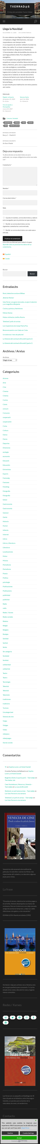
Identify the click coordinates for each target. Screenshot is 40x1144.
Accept (19, 1138)
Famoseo (6, 482)
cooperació (7, 417)
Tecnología (6, 682)
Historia (6, 521)
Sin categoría (7, 651)
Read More (25, 1128)
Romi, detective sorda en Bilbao (14, 293)
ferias (17, 122)
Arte (4, 383)
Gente (5, 517)
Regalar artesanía (8, 97)
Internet (6, 534)
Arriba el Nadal (9, 142)
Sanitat (5, 643)
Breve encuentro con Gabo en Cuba (15, 330)
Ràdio (5, 604)
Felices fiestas (7, 313)
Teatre (5, 673)
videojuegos (7, 738)
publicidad (6, 595)
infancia (5, 530)
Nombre (6, 188)
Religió (5, 626)
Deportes (6, 443)
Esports (5, 474)
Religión (6, 630)
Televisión (6, 695)
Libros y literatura (9, 543)
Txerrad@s (20, 6)
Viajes (5, 721)
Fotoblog (6, 487)
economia (6, 456)
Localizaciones (8, 552)
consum (5, 409)
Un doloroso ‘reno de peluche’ (13, 334)
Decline (10, 1133)
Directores (6, 448)
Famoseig (6, 478)
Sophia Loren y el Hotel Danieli (20, 767)
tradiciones (7, 699)
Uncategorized (8, 712)
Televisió (6, 686)
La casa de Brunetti (21, 787)
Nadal (31, 122)
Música (5, 560)
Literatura (6, 547)
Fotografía (6, 491)
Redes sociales (8, 617)
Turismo (6, 708)
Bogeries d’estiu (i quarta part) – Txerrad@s (20, 778)
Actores (5, 378)
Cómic (5, 404)
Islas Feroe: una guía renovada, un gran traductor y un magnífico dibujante (20, 303)
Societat (6, 660)
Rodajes (5, 634)
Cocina (5, 400)
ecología (6, 452)
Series (5, 647)
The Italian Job (10, 780)
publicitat (6, 599)
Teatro (5, 678)
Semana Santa (24, 97)
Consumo (9, 118)
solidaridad (7, 665)
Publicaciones (8, 586)
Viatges (5, 725)
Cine (4, 387)
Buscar (5, 270)
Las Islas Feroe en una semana (15, 793)
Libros (5, 539)
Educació (6, 461)
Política (5, 578)
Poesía (5, 573)
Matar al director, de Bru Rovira (14, 317)
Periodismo (7, 569)
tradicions (6, 704)
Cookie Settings (28, 1133)
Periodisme (7, 565)
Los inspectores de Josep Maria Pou (15, 326)
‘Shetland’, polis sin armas (11, 321)
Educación (6, 465)
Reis (6, 125)
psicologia (6, 582)
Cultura (5, 430)
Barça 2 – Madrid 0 (9, 134)
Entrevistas (7, 469)
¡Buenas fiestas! (8, 298)
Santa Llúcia (14, 125)
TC (6, 767)
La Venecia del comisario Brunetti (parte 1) (18, 343)
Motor (5, 556)
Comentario (7, 165)
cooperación (7, 422)
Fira (23, 122)
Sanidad (5, 638)
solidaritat (6, 669)
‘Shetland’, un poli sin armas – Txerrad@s (19, 798)
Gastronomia (7, 504)
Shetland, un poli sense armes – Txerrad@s (19, 791)
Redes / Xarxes (8, 612)
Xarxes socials (8, 743)
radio (4, 608)
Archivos (6, 357)
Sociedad (15, 118)
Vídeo (5, 730)
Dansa (5, 435)
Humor (5, 526)
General (5, 513)
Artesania (8, 122)
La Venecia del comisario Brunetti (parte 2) (18, 339)
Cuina (5, 426)
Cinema (5, 391)
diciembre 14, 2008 (9, 32)
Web (4, 208)
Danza (5, 439)
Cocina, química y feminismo (13, 308)
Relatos (5, 621)
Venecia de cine (8, 717)
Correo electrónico (9, 198)
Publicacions (7, 591)
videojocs (6, 734)
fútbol (5, 500)
